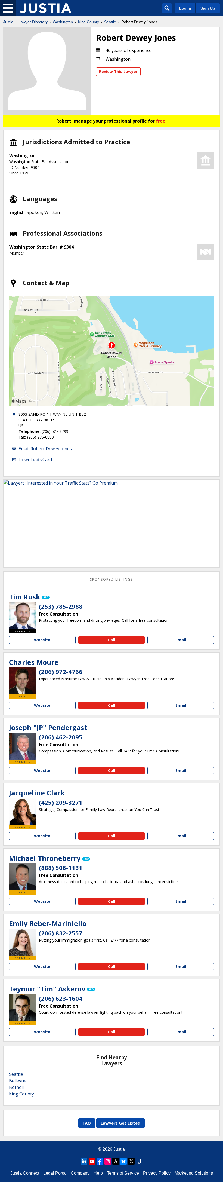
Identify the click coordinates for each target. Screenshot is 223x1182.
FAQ (87, 1123)
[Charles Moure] (22, 680)
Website (42, 639)
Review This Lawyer (118, 71)
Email (180, 639)
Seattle (110, 22)
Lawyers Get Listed (120, 1123)
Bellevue (17, 1081)
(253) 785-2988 (60, 606)
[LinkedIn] (84, 1161)
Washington (63, 22)
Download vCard (35, 460)
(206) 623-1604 (60, 998)
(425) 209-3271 (60, 802)
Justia (8, 22)
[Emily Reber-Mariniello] (22, 942)
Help (98, 1173)
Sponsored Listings (111, 579)
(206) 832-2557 (60, 933)
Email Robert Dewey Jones (45, 449)
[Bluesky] (123, 1161)
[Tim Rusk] (22, 615)
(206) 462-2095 (60, 737)
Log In (185, 8)
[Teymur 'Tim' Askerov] (22, 1007)
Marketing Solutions (194, 1173)
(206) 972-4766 (60, 671)
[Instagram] (107, 1161)
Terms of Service (123, 1173)
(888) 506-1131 (60, 867)
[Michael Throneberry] (22, 876)
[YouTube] (92, 1161)
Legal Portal (55, 1173)
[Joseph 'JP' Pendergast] (22, 746)
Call (111, 639)
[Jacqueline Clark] (22, 811)
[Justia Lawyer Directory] (45, 8)
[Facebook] (100, 1161)
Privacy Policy (157, 1173)
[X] (131, 1161)
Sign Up (207, 8)
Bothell (16, 1087)
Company (80, 1173)
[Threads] (115, 1161)
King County (88, 22)
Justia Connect (24, 1173)
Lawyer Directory (33, 22)
